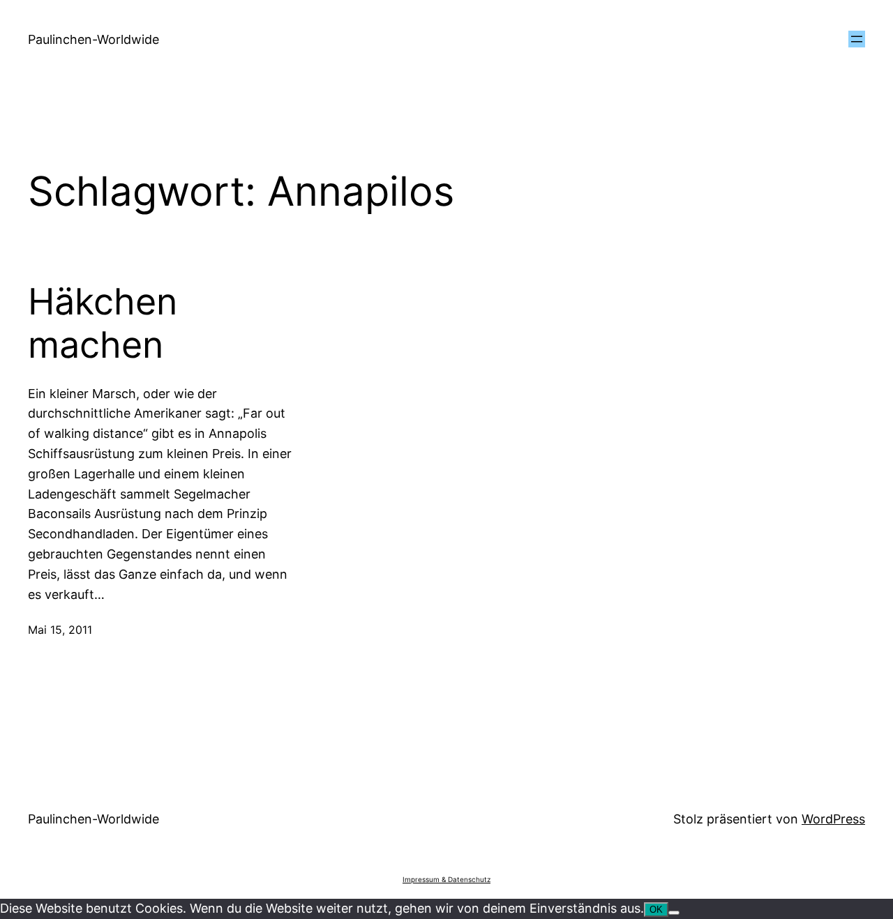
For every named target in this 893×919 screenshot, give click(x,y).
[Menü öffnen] (856, 39)
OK (656, 909)
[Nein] (674, 913)
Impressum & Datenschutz (446, 879)
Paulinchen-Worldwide (93, 39)
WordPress (833, 819)
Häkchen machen (102, 323)
